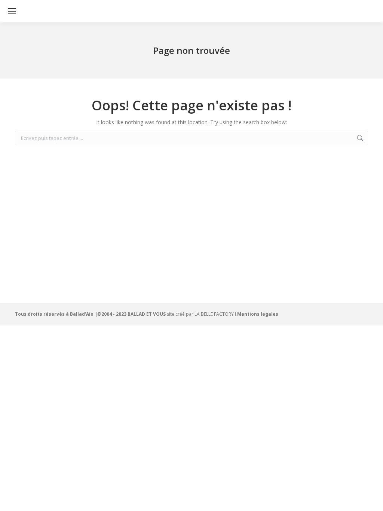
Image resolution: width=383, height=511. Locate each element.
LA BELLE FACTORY (214, 314)
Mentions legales (257, 314)
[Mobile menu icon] (11, 11)
